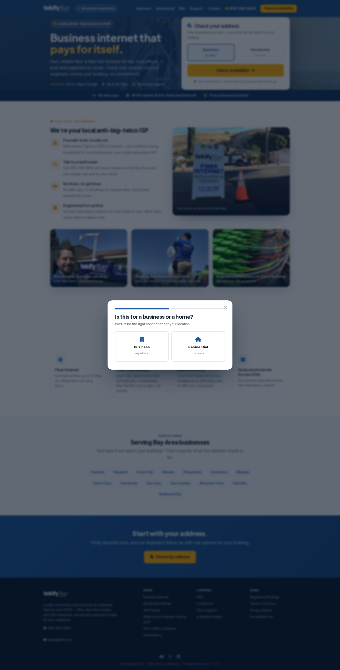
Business (142, 350)
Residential (198, 350)
